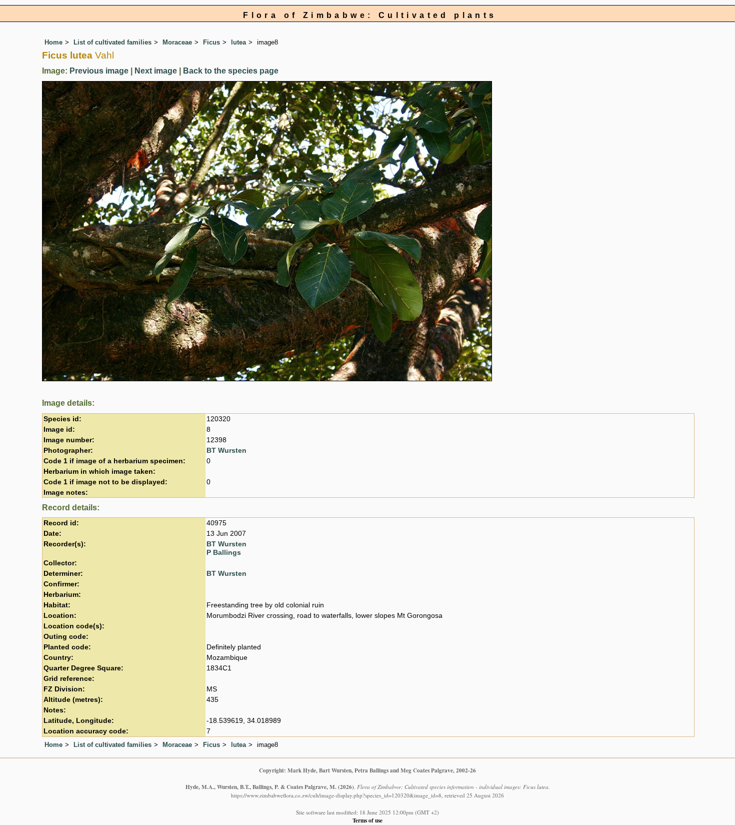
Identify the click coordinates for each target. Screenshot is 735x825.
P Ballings (223, 552)
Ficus (211, 42)
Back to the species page (230, 71)
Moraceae (177, 42)
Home (53, 42)
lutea (238, 42)
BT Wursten (226, 450)
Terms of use (367, 820)
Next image (155, 71)
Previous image (99, 71)
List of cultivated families (113, 42)
